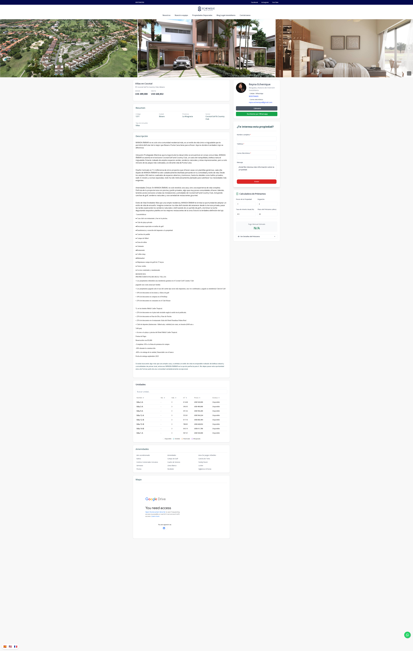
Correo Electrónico (244, 153)
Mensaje (240, 162)
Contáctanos (245, 15)
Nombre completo (244, 135)
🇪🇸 (5, 646)
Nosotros (166, 15)
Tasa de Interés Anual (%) (245, 209)
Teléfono (240, 144)
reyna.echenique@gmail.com (260, 102)
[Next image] (409, 48)
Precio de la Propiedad (244, 199)
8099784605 (254, 96)
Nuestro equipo (181, 15)
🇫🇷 (15, 646)
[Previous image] (4, 48)
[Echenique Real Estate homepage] (206, 9)
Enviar (256, 181)
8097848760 (140, 2)
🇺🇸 (10, 646)
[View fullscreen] (409, 73)
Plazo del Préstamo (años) (267, 209)
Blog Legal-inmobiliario (226, 15)
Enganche (261, 199)
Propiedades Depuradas (202, 15)
